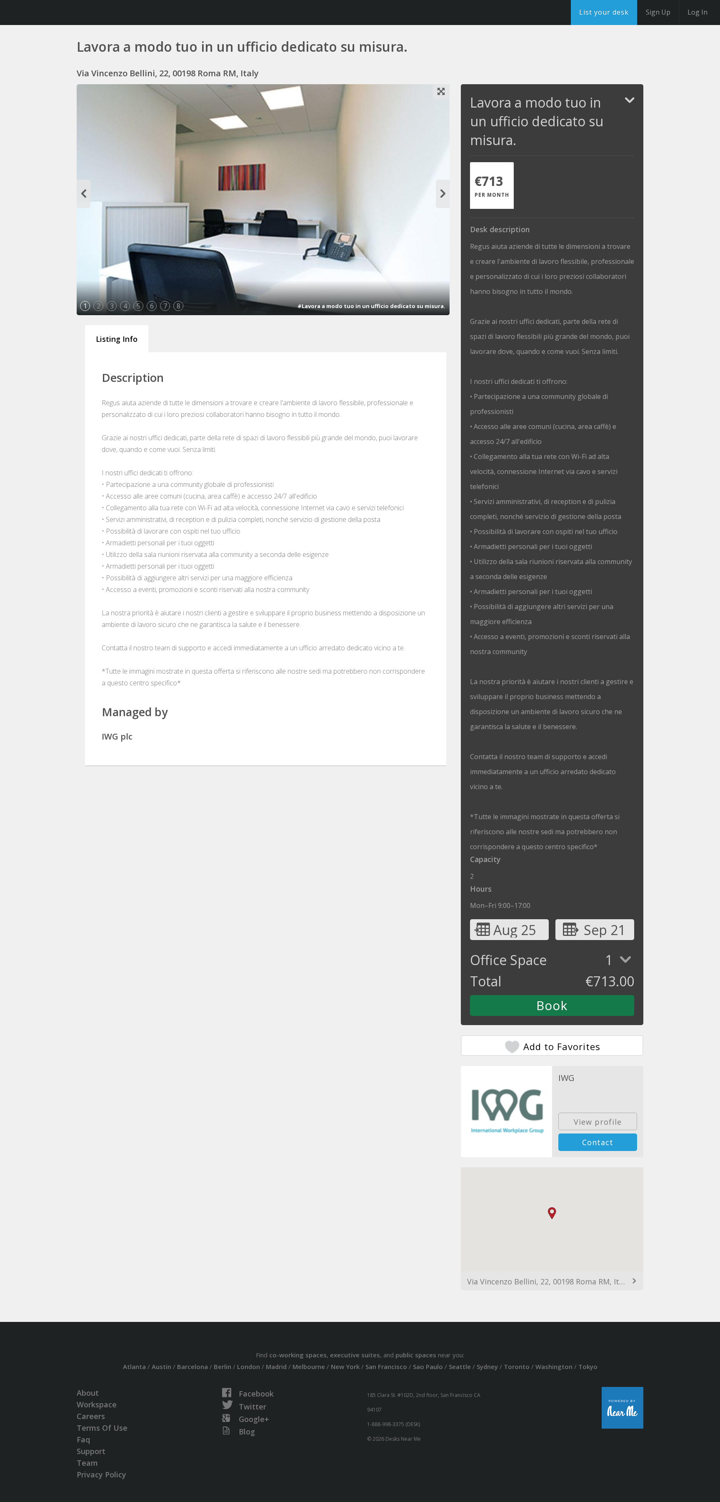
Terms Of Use (102, 1428)
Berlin (222, 1366)
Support (91, 1451)
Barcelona (192, 1366)
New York (345, 1366)
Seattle (460, 1366)
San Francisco (386, 1366)
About (88, 1393)
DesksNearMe (58, 12)
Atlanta (134, 1366)
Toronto (517, 1366)
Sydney (487, 1366)
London (248, 1366)
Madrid (276, 1366)
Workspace (97, 1404)
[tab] (492, 185)
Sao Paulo (428, 1366)
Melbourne (308, 1366)
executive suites (355, 1355)
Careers (91, 1416)
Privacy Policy (101, 1474)
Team (87, 1463)
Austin (161, 1366)
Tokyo (588, 1366)
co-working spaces (298, 1355)
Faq (83, 1439)
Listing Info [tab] (117, 339)
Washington (553, 1366)
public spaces (415, 1355)
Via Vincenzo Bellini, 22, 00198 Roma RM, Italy (548, 1281)
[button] (552, 1213)
